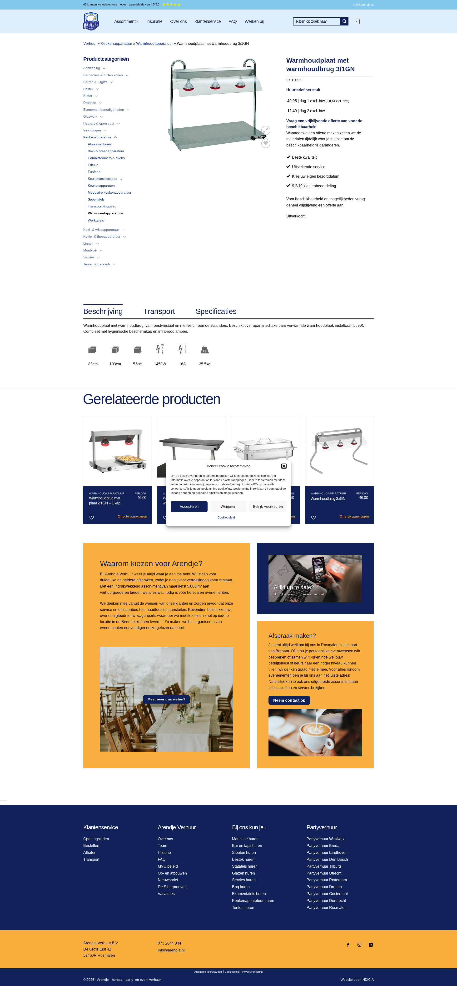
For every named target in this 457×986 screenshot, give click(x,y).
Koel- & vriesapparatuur (101, 229)
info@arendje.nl (363, 4)
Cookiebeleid (226, 517)
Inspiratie (154, 21)
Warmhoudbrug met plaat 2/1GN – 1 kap (104, 500)
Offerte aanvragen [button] (132, 516)
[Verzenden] (344, 21)
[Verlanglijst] (266, 143)
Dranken (89, 103)
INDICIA (368, 979)
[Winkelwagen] (357, 21)
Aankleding (91, 68)
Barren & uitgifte (95, 82)
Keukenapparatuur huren (253, 901)
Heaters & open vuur (98, 123)
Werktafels (96, 220)
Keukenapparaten (101, 185)
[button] (284, 466)
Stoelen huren (244, 852)
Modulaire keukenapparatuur (109, 192)
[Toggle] (104, 68)
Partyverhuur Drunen (324, 887)
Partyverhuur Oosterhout (327, 894)
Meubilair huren (245, 839)
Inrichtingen (92, 130)
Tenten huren (243, 908)
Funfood (94, 172)
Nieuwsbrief (168, 880)
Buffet (87, 96)
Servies (88, 257)
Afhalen (89, 852)
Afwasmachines (99, 144)
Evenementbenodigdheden (103, 109)
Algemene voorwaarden (208, 971)
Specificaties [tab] (216, 311)
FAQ (232, 21)
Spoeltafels (96, 199)
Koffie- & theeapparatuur (101, 236)
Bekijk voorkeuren (268, 506)
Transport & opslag (102, 206)
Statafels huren (245, 866)
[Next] (373, 472)
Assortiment (124, 21)
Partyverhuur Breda (323, 846)
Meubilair (90, 250)
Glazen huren (243, 873)
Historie (164, 852)
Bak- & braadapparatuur (106, 151)
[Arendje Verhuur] (95, 21)
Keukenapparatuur (116, 43)
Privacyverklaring (252, 971)
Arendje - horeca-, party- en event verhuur (129, 979)
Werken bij (254, 21)
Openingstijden (96, 839)
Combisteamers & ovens (106, 158)
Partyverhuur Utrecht (324, 873)
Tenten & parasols (96, 264)
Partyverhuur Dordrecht (326, 901)
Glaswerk (90, 116)
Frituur (93, 165)
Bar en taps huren (247, 846)
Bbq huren (241, 887)
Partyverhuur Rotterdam (327, 880)
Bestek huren (243, 859)
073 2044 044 (169, 943)
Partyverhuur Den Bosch (327, 859)
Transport (91, 859)
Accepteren (189, 506)
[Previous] (83, 472)
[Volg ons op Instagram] (359, 945)
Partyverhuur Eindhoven (327, 852)
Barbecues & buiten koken (103, 75)
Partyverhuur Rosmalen (327, 908)
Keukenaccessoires (102, 179)
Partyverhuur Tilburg (324, 866)
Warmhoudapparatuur (154, 43)
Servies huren (244, 880)
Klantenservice (207, 21)
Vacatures (166, 894)
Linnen (88, 243)
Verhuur (90, 43)
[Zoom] (266, 130)
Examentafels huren (249, 894)
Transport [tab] (159, 311)
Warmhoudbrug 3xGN (328, 499)
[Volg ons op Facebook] (348, 945)
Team (162, 846)
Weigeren (228, 506)
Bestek (88, 89)
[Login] (369, 21)
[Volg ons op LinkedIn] (369, 945)
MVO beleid (168, 866)
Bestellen (91, 846)
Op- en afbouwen (172, 873)
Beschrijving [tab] (103, 311)
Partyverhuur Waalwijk (325, 839)
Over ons (178, 21)
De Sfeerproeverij (173, 887)
